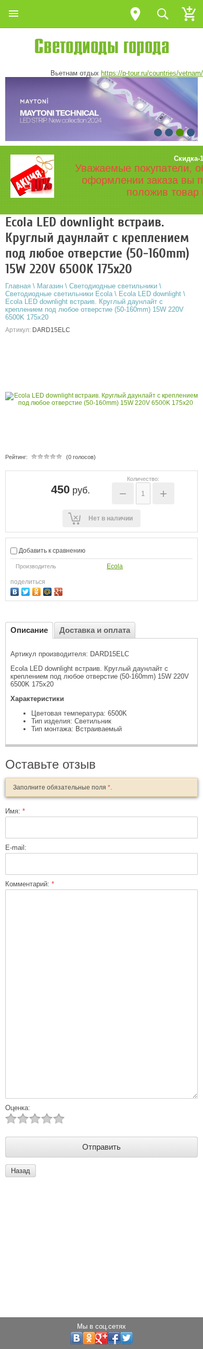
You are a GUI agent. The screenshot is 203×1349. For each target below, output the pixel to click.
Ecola (115, 566)
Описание (29, 630)
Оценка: (17, 1108)
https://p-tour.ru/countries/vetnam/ (152, 73)
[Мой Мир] (48, 590)
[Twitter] (26, 590)
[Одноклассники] (37, 590)
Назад (20, 1171)
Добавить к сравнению (51, 550)
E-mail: (16, 847)
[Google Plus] (59, 590)
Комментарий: (29, 884)
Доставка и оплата (94, 630)
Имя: (15, 811)
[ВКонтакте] (15, 590)
